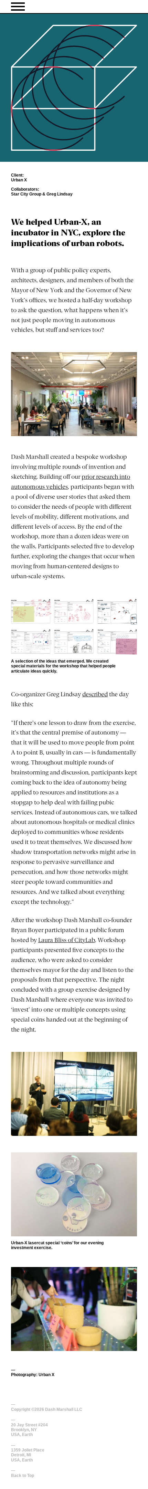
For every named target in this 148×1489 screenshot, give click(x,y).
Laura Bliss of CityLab (66, 940)
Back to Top (22, 1475)
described (95, 695)
